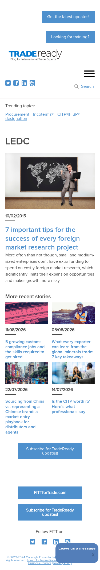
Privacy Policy (62, 563)
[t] (8, 83)
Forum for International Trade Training (51, 560)
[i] (32, 83)
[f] (16, 83)
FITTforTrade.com (50, 492)
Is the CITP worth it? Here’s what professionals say (71, 406)
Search (87, 86)
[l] (24, 83)
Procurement (17, 114)
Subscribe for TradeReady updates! (50, 451)
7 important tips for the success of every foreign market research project (42, 239)
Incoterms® (43, 114)
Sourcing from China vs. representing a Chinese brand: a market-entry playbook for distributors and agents (25, 416)
